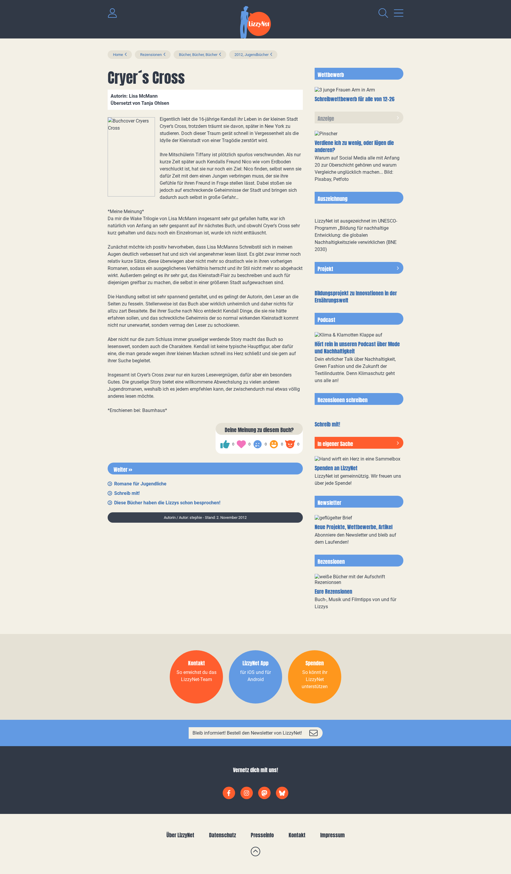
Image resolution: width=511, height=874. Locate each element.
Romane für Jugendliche (140, 484)
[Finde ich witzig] (274, 444)
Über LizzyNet (180, 835)
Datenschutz (222, 835)
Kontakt (297, 835)
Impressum (332, 835)
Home (118, 54)
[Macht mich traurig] (257, 444)
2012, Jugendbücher (252, 54)
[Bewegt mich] (241, 444)
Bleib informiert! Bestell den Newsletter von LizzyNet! (247, 733)
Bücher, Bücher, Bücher (198, 54)
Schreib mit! (127, 493)
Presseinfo (262, 835)
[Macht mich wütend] (290, 444)
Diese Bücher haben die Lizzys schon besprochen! (167, 503)
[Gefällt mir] (225, 444)
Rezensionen (151, 54)
